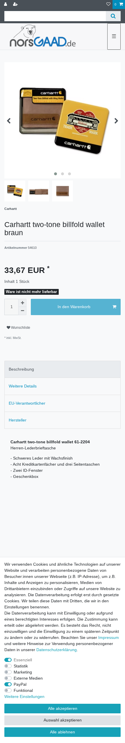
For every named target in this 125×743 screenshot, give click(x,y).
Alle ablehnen (62, 732)
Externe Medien (28, 678)
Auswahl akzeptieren (63, 720)
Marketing (23, 672)
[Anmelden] (6, 4)
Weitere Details (23, 386)
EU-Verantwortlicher (27, 403)
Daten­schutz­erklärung (56, 649)
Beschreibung (21, 369)
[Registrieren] (16, 4)
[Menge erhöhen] (22, 303)
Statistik (21, 666)
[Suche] (113, 16)
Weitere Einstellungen (24, 696)
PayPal (20, 684)
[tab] (62, 369)
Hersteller (17, 420)
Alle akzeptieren (62, 708)
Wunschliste (20, 328)
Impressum (108, 637)
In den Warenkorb (74, 306)
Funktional (23, 690)
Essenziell (23, 660)
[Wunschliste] (108, 4)
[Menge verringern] (22, 311)
